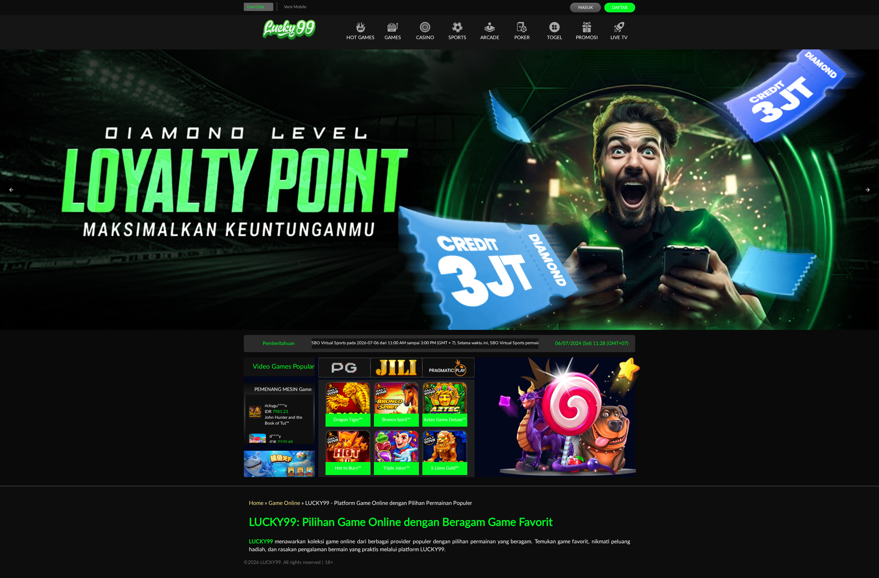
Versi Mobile (295, 7)
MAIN (348, 405)
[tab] (344, 367)
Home (256, 503)
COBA (347, 389)
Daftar (620, 7)
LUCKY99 (261, 541)
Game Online (284, 503)
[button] (11, 190)
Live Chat (255, 7)
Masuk (585, 7)
